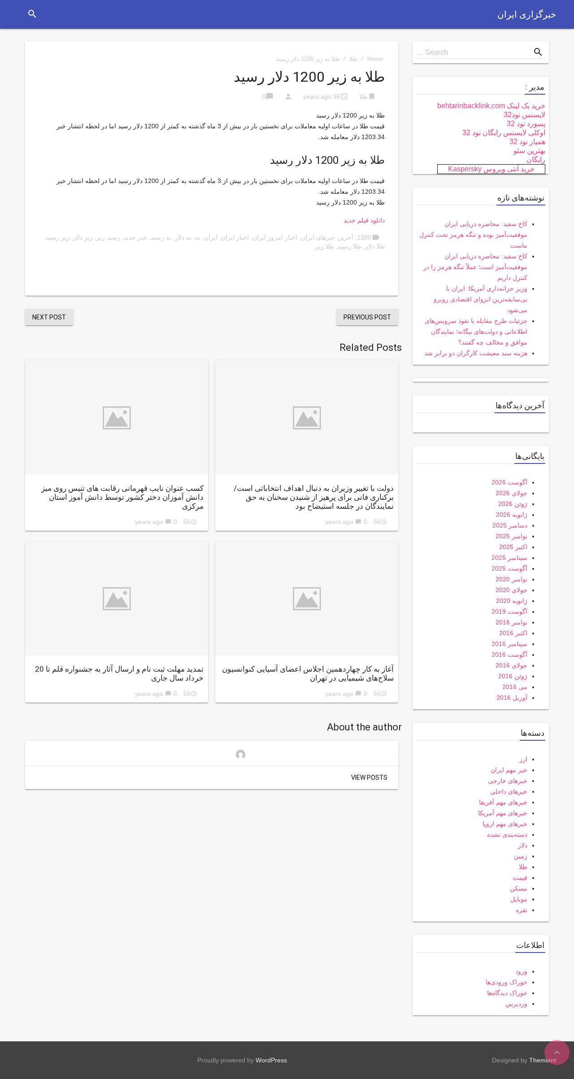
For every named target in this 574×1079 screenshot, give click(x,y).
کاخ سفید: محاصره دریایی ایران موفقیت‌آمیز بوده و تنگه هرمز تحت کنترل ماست (473, 234)
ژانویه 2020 (511, 600)
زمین (520, 856)
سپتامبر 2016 (509, 643)
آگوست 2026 (509, 482)
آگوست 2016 (509, 654)
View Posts (369, 777)
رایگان (535, 159)
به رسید (161, 237)
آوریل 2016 (511, 697)
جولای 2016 (511, 665)
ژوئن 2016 (512, 676)
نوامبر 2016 (511, 622)
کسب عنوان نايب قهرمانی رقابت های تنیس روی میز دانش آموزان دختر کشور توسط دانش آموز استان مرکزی (122, 497)
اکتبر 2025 (513, 546)
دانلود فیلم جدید (364, 220)
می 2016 (514, 686)
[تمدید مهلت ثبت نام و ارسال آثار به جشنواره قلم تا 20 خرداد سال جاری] (116, 598)
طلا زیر (324, 246)
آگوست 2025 (509, 568)
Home (375, 59)
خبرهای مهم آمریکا (502, 813)
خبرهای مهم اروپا (505, 823)
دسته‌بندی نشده (507, 834)
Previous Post (367, 317)
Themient (542, 1060)
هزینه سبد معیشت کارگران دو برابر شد (475, 353)
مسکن (518, 888)
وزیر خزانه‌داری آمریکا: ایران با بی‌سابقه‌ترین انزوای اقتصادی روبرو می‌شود (480, 299)
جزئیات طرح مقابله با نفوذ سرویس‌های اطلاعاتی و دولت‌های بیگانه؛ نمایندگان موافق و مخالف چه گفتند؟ (476, 331)
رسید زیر (108, 237)
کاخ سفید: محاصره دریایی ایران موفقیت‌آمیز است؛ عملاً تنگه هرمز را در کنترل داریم (475, 267)
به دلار (183, 237)
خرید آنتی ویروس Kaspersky (491, 169)
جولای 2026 (511, 493)
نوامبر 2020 (511, 579)
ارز (523, 759)
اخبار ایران (235, 237)
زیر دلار (83, 237)
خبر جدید (135, 237)
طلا (353, 59)
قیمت (520, 877)
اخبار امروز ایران (274, 237)
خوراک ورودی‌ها (506, 982)
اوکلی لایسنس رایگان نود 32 (503, 132)
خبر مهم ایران (509, 769)
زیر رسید (58, 237)
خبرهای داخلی (508, 791)
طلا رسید (349, 246)
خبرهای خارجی (507, 780)
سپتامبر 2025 (509, 557)
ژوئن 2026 (512, 503)
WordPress (271, 1060)
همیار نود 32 (527, 141)
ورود (521, 971)
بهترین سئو (529, 150)
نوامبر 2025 (511, 536)
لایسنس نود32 (524, 114)
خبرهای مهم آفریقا (503, 802)
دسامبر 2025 (509, 525)
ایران (210, 237)
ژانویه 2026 (511, 514)
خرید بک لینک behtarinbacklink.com (491, 105)
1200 (364, 237)
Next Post (49, 317)
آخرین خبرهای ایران (327, 237)
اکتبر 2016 (513, 633)
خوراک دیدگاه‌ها (507, 992)
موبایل (518, 899)
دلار (522, 845)
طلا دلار (375, 246)
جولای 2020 (511, 590)
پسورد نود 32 (526, 123)
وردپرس (516, 1003)
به (197, 237)
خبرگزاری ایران (526, 14)
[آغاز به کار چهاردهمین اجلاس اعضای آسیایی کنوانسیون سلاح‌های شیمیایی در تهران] (306, 598)
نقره (521, 909)
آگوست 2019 (509, 611)
